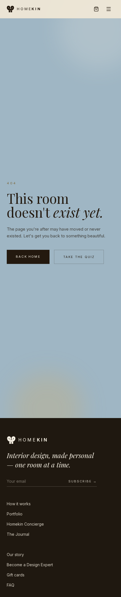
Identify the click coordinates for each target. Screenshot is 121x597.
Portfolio (15, 513)
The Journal (18, 534)
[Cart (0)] (96, 9)
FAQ (10, 585)
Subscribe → (82, 481)
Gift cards (15, 574)
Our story (15, 554)
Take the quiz (79, 257)
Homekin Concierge (25, 524)
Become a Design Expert (30, 564)
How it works (19, 503)
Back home (28, 257)
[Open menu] (108, 9)
